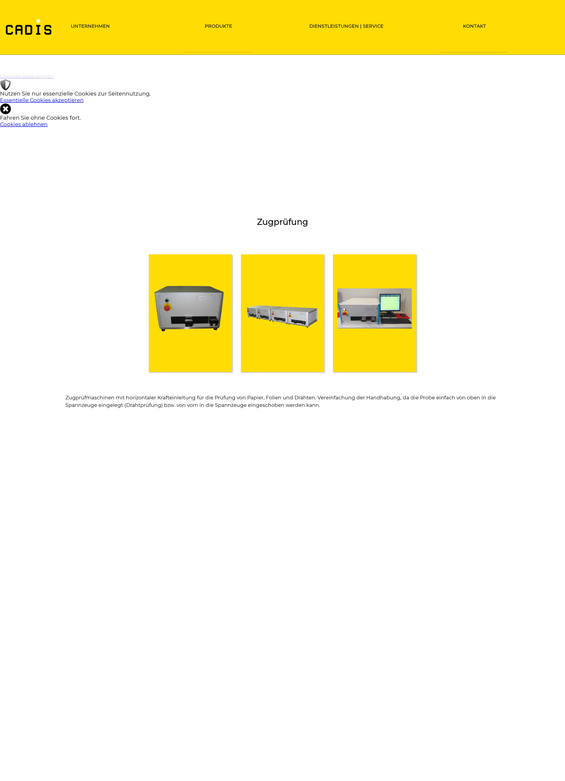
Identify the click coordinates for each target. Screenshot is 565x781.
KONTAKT (474, 26)
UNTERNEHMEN (90, 26)
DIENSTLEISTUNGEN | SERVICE (346, 26)
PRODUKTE (218, 26)
